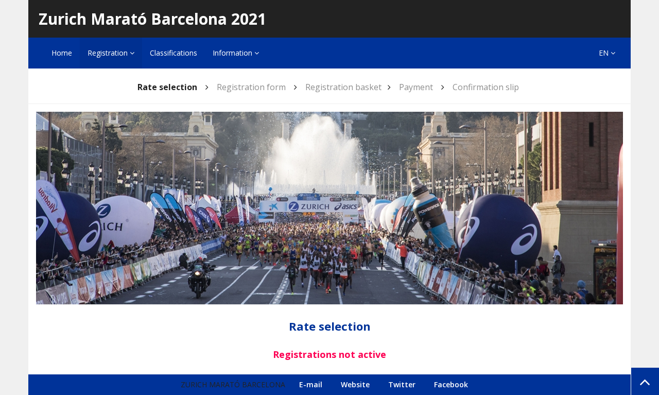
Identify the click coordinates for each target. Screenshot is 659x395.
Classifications (173, 53)
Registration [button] (109, 53)
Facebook (451, 384)
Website (355, 384)
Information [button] (233, 53)
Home (61, 53)
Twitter (401, 384)
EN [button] (605, 53)
